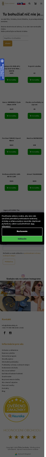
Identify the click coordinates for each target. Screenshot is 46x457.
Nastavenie (22, 231)
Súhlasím (22, 238)
